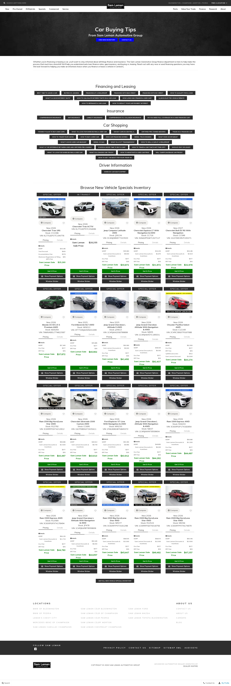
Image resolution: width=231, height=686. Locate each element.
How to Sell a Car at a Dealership (155, 142)
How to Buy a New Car (89, 137)
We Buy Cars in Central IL (124, 132)
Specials (42, 9)
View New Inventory (107, 40)
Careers (181, 618)
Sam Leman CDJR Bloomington (99, 609)
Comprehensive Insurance (50, 117)
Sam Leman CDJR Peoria (95, 618)
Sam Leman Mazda (139, 613)
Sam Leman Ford (138, 609)
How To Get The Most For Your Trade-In (115, 157)
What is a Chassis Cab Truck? (101, 152)
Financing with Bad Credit (125, 93)
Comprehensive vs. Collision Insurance (125, 117)
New (7, 9)
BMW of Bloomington (46, 609)
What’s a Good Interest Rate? (57, 98)
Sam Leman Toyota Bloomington (148, 618)
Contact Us (126, 40)
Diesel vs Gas (98, 142)
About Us (182, 613)
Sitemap (155, 648)
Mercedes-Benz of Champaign (51, 622)
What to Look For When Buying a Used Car (89, 132)
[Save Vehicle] (63, 223)
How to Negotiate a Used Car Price (134, 152)
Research (213, 9)
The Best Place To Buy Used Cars (51, 132)
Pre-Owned (17, 9)
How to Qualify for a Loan (181, 93)
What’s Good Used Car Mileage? (74, 142)
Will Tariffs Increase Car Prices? (169, 152)
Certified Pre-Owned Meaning (153, 132)
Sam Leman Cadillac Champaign (52, 627)
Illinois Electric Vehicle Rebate (171, 98)
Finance (202, 9)
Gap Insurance (74, 117)
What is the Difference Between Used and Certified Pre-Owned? (65, 147)
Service (65, 9)
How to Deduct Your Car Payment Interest (130, 103)
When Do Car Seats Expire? (115, 172)
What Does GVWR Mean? (168, 137)
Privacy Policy (115, 648)
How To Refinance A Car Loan (94, 103)
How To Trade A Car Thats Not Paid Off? (148, 147)
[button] (51, 271)
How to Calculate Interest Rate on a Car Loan (96, 98)
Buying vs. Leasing (71, 93)
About (223, 9)
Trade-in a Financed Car (182, 132)
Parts (175, 9)
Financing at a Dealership (96, 93)
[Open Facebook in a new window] (35, 648)
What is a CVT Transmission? (123, 142)
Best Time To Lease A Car (47, 93)
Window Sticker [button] (52, 281)
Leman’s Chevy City (45, 618)
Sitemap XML (173, 648)
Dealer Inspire (190, 666)
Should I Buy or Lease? (181, 147)
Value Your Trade (188, 9)
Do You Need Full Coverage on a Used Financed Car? (169, 117)
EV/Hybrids (30, 9)
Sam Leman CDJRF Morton (96, 622)
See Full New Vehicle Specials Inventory (115, 581)
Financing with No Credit (153, 93)
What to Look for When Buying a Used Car (64, 152)
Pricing (45, 240)
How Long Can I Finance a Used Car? (137, 98)
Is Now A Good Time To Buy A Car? (111, 147)
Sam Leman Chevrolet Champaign (101, 627)
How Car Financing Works (116, 137)
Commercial (54, 9)
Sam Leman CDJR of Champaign (99, 613)
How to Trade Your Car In (63, 137)
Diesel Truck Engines (142, 137)
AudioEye (191, 648)
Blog (179, 622)
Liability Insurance (94, 117)
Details (60, 240)
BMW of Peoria (42, 613)
